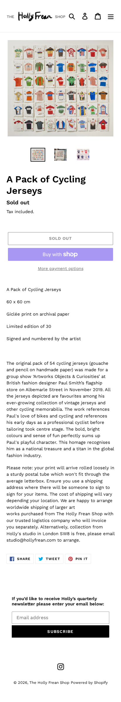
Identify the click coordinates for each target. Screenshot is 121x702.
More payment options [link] (60, 268)
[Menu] (110, 16)
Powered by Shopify (89, 682)
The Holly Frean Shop (49, 682)
